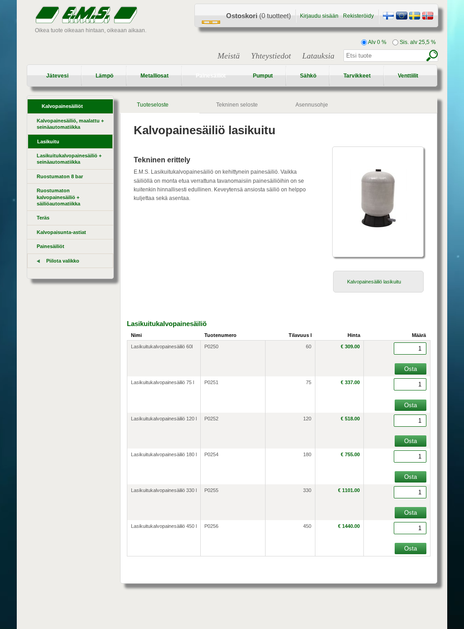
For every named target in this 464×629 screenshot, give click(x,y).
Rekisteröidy (358, 16)
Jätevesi (57, 76)
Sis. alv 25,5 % (417, 42)
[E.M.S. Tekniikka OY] (388, 17)
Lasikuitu (48, 141)
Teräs (43, 217)
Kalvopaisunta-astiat (61, 232)
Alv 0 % (377, 42)
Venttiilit (408, 76)
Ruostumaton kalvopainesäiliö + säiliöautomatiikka (58, 197)
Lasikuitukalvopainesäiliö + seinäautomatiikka (69, 159)
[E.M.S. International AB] (401, 17)
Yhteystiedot (271, 55)
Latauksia (318, 55)
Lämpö (104, 76)
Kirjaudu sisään (319, 16)
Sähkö (308, 76)
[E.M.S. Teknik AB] (414, 17)
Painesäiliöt (211, 76)
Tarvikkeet (357, 76)
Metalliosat (154, 76)
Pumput (263, 76)
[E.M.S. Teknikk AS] (427, 17)
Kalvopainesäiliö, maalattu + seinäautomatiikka (70, 124)
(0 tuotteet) (258, 16)
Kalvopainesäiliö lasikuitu (374, 281)
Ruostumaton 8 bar (60, 176)
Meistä (229, 55)
